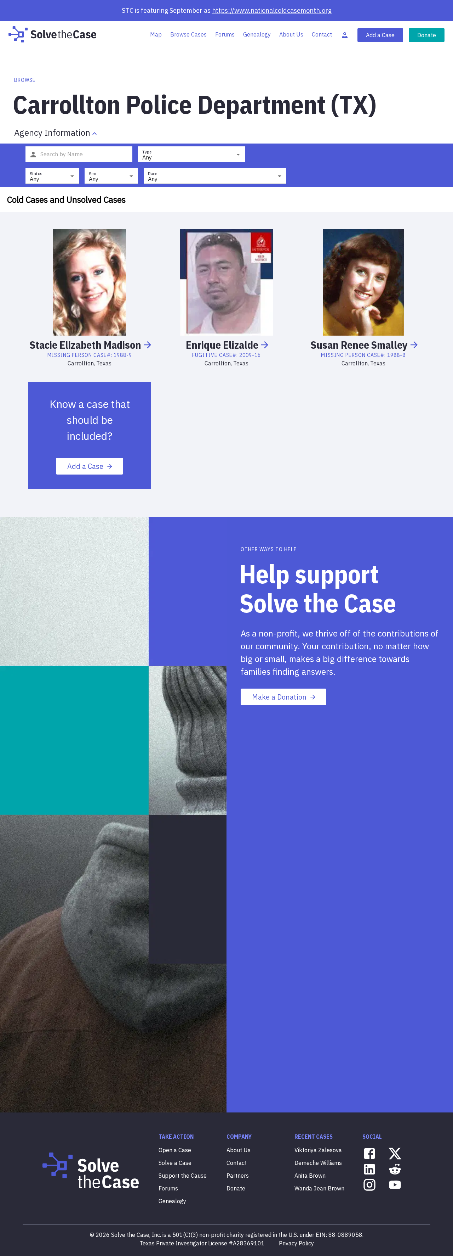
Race (152, 173)
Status (36, 173)
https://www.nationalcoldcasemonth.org (272, 10)
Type (147, 152)
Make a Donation (279, 697)
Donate (426, 35)
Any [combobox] (147, 157)
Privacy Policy (296, 1243)
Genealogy (257, 34)
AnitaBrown (310, 1175)
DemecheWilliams (318, 1162)
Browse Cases (188, 34)
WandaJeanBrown (319, 1188)
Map (156, 34)
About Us (291, 34)
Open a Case (175, 1150)
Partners (237, 1175)
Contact (322, 34)
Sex (92, 173)
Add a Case (380, 35)
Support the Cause (183, 1175)
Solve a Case (175, 1162)
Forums (225, 34)
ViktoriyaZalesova (318, 1150)
